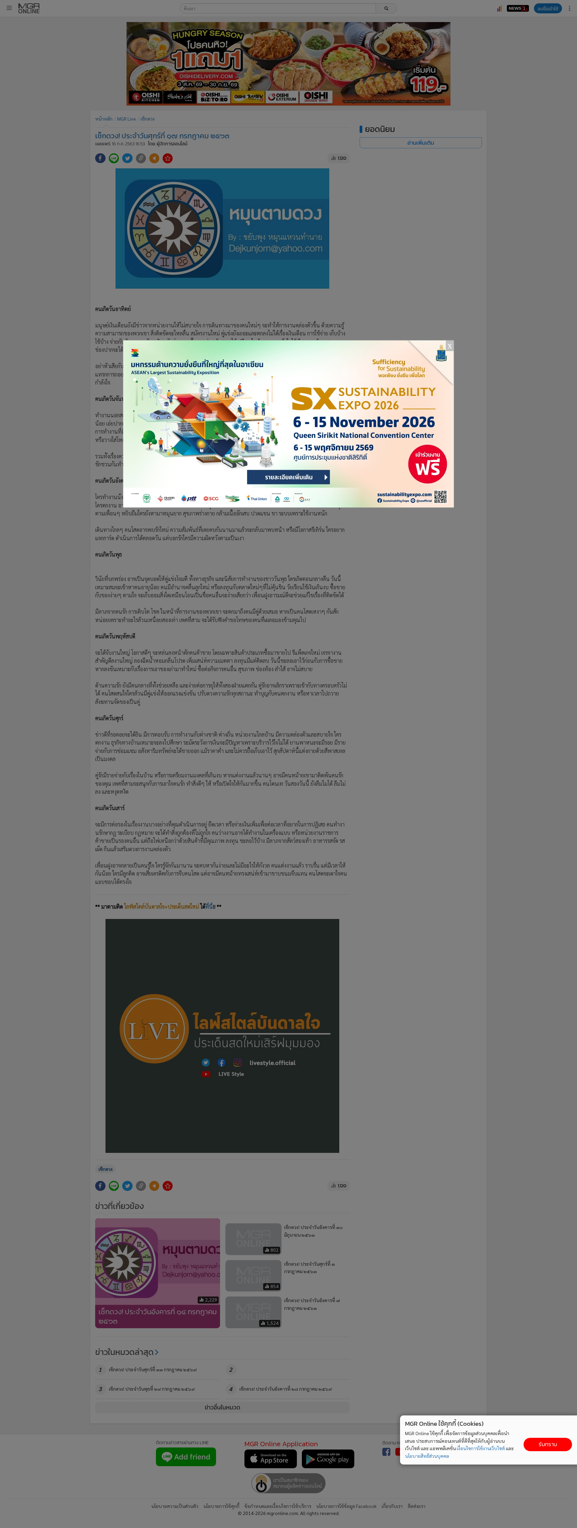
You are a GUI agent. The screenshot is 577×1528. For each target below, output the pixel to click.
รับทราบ (548, 1444)
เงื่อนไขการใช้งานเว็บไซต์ (481, 1448)
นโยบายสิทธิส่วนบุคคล (427, 1456)
